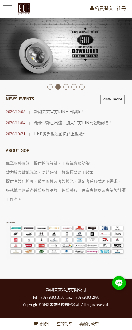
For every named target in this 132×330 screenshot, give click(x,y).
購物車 (45, 324)
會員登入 (104, 9)
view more (112, 99)
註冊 (121, 9)
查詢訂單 (65, 324)
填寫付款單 (89, 324)
